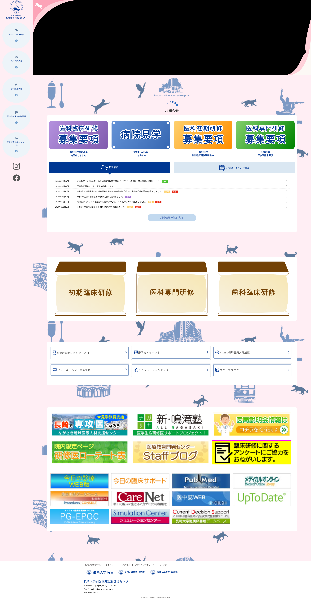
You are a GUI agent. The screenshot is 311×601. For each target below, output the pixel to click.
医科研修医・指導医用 (16, 116)
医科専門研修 (16, 61)
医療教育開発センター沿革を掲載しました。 (96, 186)
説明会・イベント (149, 352)
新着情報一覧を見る (172, 217)
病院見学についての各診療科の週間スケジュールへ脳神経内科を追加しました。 (112, 202)
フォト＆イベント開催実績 (73, 369)
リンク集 (163, 565)
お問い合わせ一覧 (93, 565)
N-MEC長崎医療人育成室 (235, 352)
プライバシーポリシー (144, 565)
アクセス (126, 565)
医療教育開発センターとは (16, 143)
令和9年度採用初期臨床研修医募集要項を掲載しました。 (102, 207)
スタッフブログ (229, 370)
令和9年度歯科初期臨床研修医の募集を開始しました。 (101, 197)
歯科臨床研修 (16, 89)
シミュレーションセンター (155, 370)
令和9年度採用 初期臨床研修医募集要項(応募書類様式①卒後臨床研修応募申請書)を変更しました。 (120, 191)
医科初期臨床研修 (16, 34)
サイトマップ (111, 565)
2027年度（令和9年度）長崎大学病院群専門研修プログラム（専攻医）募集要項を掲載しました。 (119, 181)
